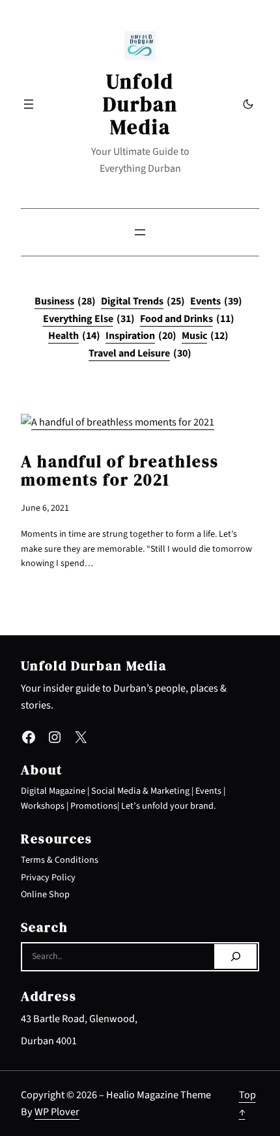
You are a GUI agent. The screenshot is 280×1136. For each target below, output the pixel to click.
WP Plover (57, 1111)
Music (205, 336)
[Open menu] (28, 104)
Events (216, 301)
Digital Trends (143, 301)
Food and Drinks (187, 319)
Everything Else (89, 319)
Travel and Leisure (140, 353)
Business (65, 301)
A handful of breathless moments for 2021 (120, 471)
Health (74, 336)
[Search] (235, 956)
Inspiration (140, 336)
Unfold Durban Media (140, 104)
